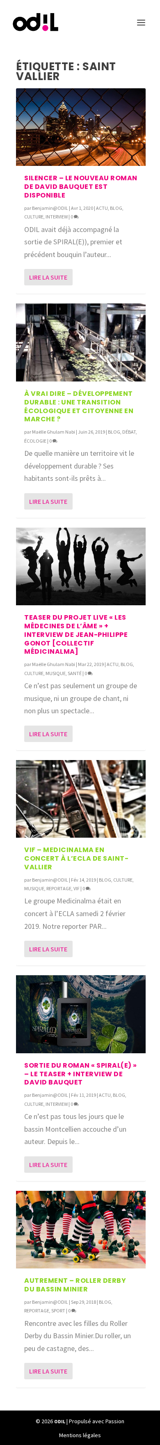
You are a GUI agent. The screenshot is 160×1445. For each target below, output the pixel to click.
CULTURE (33, 217)
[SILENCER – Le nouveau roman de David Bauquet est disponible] (81, 127)
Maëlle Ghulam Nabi (53, 432)
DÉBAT (129, 432)
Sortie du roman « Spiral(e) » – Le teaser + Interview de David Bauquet (80, 1074)
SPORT (58, 1310)
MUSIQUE (56, 673)
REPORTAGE (58, 888)
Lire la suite (48, 277)
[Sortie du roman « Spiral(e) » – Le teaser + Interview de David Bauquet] (81, 1014)
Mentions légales (80, 1435)
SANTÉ (75, 673)
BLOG (116, 208)
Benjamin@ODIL (50, 208)
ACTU (102, 208)
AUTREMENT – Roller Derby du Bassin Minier (75, 1285)
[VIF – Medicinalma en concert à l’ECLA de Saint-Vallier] (81, 799)
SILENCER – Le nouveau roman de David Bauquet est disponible (80, 186)
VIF (76, 888)
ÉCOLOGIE (35, 441)
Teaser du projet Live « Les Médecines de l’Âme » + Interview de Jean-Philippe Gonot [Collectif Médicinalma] (76, 634)
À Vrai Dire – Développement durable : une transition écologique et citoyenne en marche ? (78, 406)
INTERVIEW (57, 217)
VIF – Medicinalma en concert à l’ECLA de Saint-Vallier (76, 858)
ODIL (59, 1421)
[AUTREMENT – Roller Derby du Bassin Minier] (81, 1229)
